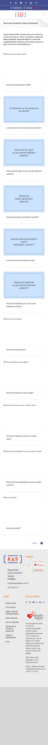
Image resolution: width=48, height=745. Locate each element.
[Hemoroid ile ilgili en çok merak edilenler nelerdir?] (24, 152)
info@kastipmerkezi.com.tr (15, 583)
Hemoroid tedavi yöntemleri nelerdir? (22, 217)
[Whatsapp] (37, 602)
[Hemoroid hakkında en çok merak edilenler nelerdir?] (24, 285)
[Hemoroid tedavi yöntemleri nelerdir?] (24, 198)
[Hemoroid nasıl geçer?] (24, 331)
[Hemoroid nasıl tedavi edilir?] (24, 66)
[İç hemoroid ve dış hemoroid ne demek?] (24, 109)
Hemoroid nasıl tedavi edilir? (18, 85)
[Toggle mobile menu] (43, 14)
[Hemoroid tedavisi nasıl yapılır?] (24, 374)
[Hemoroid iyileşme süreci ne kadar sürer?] (24, 417)
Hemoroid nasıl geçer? (16, 350)
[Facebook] (26, 602)
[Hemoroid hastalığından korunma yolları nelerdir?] (24, 463)
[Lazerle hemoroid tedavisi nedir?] (24, 242)
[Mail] (44, 602)
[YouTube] (33, 602)
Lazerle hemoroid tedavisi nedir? (20, 260)
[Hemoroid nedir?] (24, 509)
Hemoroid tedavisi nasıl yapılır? (20, 393)
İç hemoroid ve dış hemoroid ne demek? (24, 128)
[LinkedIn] (40, 602)
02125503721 (13, 587)
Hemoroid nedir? (13, 528)
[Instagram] (30, 602)
